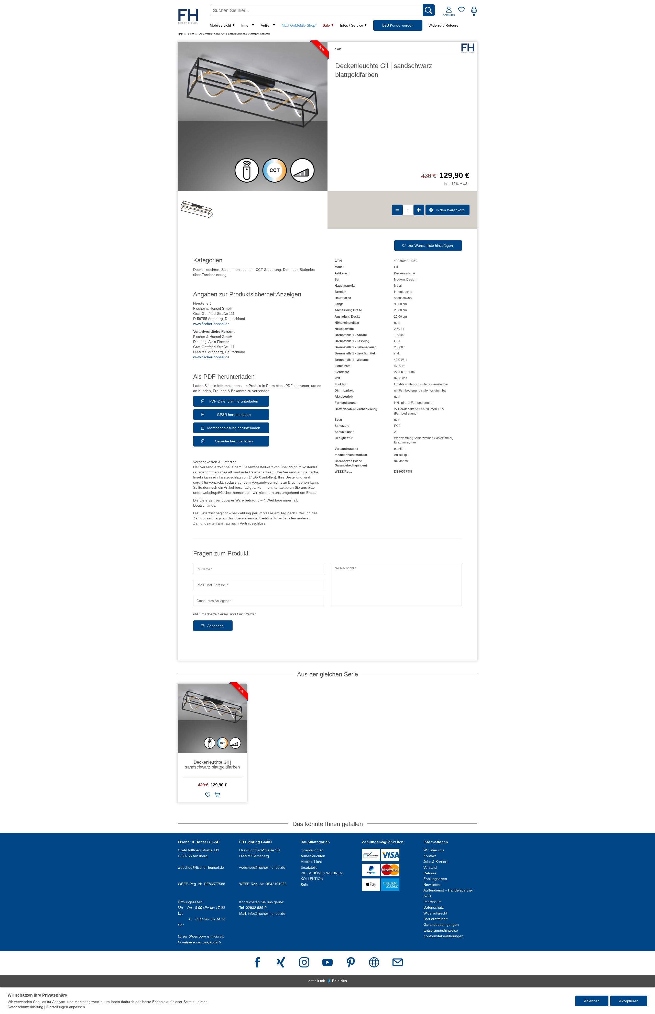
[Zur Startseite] (180, 33)
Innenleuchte (403, 292)
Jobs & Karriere (436, 862)
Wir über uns (433, 850)
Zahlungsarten (435, 879)
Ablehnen (591, 1001)
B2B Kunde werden (397, 25)
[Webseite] (374, 963)
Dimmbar (290, 270)
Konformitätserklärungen (443, 936)
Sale (326, 25)
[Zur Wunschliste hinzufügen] (208, 795)
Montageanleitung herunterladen (233, 428)
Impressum (432, 902)
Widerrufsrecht (435, 913)
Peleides (339, 981)
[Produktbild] (253, 116)
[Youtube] (327, 963)
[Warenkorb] (474, 11)
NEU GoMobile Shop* (299, 25)
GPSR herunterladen (234, 415)
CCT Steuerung (268, 270)
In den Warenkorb (450, 210)
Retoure (429, 873)
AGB (427, 896)
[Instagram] (304, 963)
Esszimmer (401, 442)
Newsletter (432, 885)
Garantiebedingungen (441, 924)
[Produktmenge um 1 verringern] (397, 210)
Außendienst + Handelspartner (448, 890)
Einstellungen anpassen (65, 1007)
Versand (430, 867)
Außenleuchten (313, 856)
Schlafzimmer (423, 438)
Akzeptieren (628, 1001)
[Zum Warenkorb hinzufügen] (217, 795)
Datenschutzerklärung (25, 1007)
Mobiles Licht (220, 25)
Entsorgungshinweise (440, 930)
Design (411, 279)
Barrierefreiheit (435, 919)
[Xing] (281, 963)
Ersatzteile (309, 867)
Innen (245, 25)
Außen (266, 25)
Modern (399, 279)
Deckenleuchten (206, 270)
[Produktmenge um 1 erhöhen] (418, 210)
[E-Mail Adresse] (397, 963)
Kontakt (429, 856)
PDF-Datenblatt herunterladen (233, 401)
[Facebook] (257, 963)
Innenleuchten (242, 270)
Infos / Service (351, 25)
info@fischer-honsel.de (266, 913)
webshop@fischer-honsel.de (201, 867)
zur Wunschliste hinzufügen (430, 245)
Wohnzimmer (403, 438)
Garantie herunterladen (234, 441)
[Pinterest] (351, 963)
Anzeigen (288, 294)
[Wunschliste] (461, 11)
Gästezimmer (443, 438)
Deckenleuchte (404, 273)
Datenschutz (433, 907)
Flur (413, 442)
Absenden (215, 626)
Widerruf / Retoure (443, 25)
